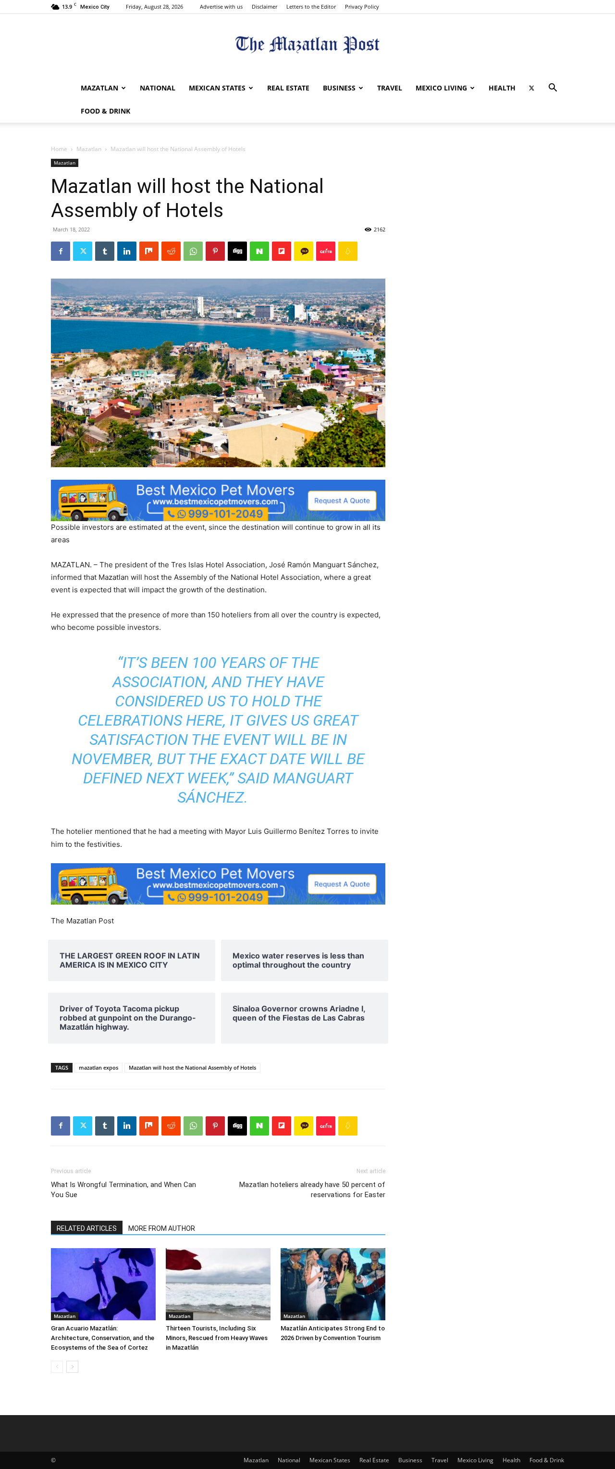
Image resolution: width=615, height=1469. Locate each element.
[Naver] (259, 251)
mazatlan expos (98, 1067)
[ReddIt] (171, 251)
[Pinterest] (215, 251)
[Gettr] (325, 251)
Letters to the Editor (311, 6)
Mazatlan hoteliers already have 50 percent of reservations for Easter (312, 1189)
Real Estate (288, 87)
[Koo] (347, 251)
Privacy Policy (362, 6)
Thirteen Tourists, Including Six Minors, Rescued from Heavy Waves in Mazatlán (217, 1338)
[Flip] (281, 251)
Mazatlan (99, 87)
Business (339, 87)
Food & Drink (105, 110)
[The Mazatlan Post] (307, 46)
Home (59, 149)
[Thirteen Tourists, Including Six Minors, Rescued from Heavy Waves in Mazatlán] (218, 1284)
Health (502, 87)
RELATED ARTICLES (87, 1228)
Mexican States (217, 87)
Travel (389, 87)
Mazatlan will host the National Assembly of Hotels (192, 1067)
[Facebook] (60, 251)
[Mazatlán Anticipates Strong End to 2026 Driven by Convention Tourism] (333, 1284)
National (157, 87)
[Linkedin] (126, 251)
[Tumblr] (104, 251)
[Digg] (237, 251)
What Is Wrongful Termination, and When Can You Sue (123, 1189)
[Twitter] (531, 88)
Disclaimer (264, 6)
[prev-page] (57, 1367)
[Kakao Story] (303, 251)
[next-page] (72, 1367)
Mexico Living (441, 87)
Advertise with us (221, 6)
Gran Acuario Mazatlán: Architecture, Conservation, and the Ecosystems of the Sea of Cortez (102, 1338)
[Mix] (149, 251)
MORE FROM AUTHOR (161, 1228)
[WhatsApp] (193, 251)
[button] (552, 88)
